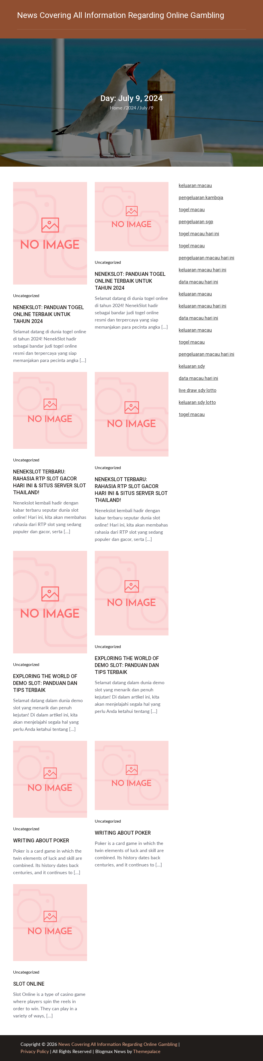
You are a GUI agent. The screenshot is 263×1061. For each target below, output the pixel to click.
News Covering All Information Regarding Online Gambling (120, 15)
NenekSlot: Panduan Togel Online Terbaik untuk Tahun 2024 (48, 314)
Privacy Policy (35, 1051)
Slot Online (28, 984)
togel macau (192, 414)
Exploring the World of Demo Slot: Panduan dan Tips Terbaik (45, 683)
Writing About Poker (41, 840)
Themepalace (147, 1051)
